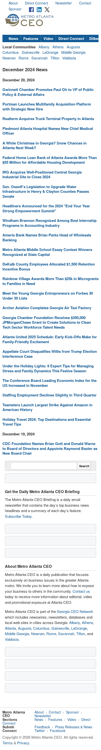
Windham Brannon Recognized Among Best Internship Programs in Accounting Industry (49, 223)
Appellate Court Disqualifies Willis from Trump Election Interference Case (49, 354)
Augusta (73, 46)
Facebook (57, 730)
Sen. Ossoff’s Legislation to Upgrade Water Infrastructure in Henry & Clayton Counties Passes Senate (45, 191)
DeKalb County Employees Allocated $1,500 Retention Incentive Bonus (48, 266)
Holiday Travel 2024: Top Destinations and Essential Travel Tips (46, 422)
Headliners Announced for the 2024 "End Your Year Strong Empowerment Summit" (46, 208)
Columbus (10, 52)
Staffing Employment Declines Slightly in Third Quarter (49, 395)
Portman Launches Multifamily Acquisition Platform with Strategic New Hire (46, 106)
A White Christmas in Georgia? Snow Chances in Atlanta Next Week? (44, 145)
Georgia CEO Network (75, 611)
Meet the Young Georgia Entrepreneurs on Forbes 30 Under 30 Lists (47, 295)
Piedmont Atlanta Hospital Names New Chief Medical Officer (47, 131)
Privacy (23, 742)
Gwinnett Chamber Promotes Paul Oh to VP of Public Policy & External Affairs (48, 92)
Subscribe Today (18, 516)
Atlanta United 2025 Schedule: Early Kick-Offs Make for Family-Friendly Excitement (49, 339)
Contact (85, 2)
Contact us (81, 591)
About (13, 2)
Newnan (9, 57)
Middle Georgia (73, 52)
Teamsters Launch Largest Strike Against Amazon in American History (47, 407)
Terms (7, 742)
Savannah (39, 57)
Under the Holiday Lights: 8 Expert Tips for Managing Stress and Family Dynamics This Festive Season (48, 368)
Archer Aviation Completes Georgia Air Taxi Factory (46, 307)
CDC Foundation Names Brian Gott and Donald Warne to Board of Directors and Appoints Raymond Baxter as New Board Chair (49, 448)
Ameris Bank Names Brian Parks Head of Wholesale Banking (46, 237)
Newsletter (63, 2)
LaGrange (50, 52)
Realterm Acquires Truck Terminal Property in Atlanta (48, 118)
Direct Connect (36, 2)
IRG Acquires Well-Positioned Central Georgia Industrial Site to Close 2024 (42, 174)
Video (48, 38)
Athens (58, 46)
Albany (44, 46)
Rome (23, 57)
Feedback (42, 726)
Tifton (54, 57)
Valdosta (69, 57)
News (13, 38)
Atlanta (10, 628)
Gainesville (30, 52)
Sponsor (15, 8)
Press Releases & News (73, 726)
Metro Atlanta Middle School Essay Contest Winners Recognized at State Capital (47, 252)
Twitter (40, 730)
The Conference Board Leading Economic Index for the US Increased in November (49, 383)
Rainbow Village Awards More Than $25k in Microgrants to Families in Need (50, 281)
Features (30, 38)
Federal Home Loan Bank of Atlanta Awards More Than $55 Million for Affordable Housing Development (49, 160)
